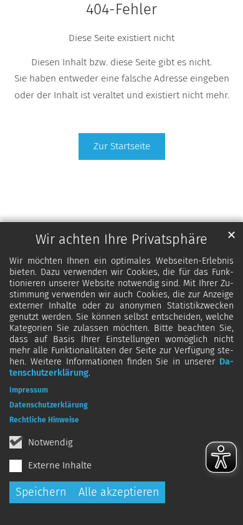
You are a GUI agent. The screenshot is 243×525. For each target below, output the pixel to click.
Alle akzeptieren (119, 492)
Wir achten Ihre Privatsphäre (121, 239)
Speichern (41, 492)
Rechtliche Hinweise (44, 420)
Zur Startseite (121, 146)
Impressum (28, 390)
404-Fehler (121, 9)
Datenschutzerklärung (48, 405)
